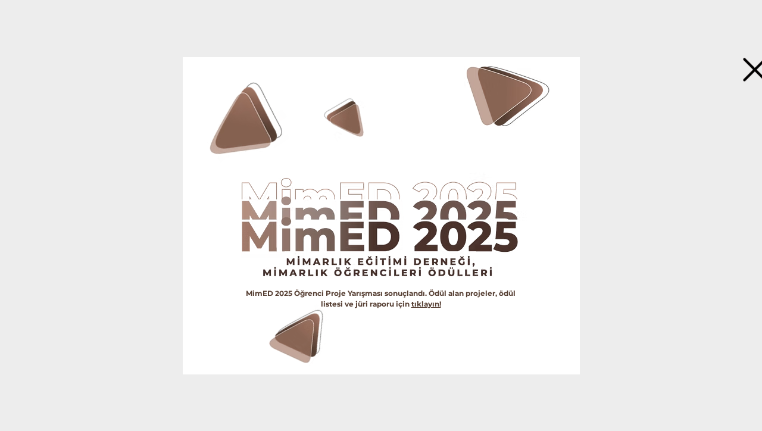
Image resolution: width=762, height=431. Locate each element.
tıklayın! (426, 303)
